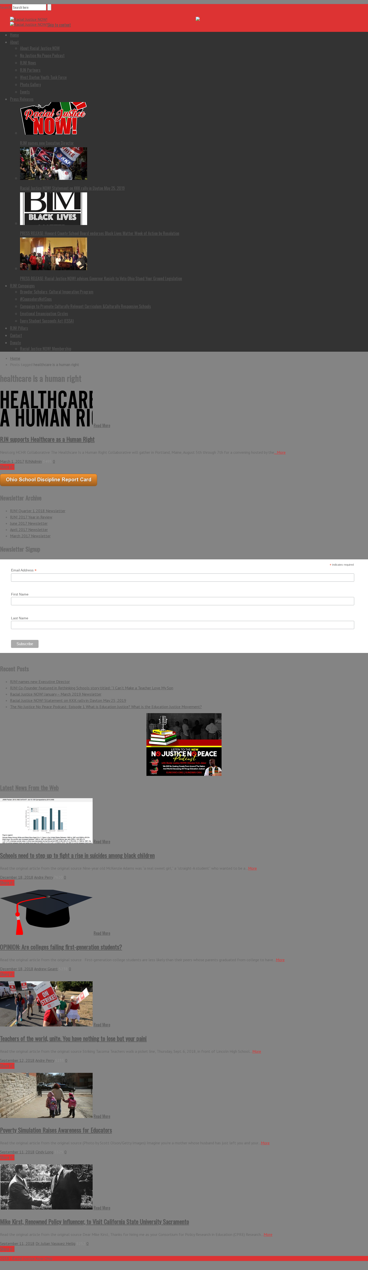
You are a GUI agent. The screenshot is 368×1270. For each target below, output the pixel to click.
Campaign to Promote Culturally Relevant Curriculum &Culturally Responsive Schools (85, 306)
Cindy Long (44, 1151)
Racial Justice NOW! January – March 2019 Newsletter (55, 694)
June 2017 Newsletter (29, 523)
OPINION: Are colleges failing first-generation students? (61, 946)
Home (14, 35)
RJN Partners (30, 70)
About (14, 42)
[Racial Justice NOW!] (28, 19)
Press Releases (22, 99)
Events (25, 92)
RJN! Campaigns (22, 286)
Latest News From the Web (29, 787)
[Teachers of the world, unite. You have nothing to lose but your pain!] (46, 1024)
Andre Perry (43, 877)
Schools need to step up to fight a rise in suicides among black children (77, 855)
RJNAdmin (33, 461)
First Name (20, 594)
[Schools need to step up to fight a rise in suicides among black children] (46, 841)
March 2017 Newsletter (30, 535)
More (252, 868)
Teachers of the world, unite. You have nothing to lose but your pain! (73, 1038)
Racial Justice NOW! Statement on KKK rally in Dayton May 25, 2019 (72, 188)
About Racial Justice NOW (40, 48)
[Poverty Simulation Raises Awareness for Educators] (46, 1116)
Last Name (19, 618)
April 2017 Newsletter (29, 529)
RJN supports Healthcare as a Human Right (47, 438)
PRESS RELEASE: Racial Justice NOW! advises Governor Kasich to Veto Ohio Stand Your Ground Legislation (101, 278)
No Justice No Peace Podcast (42, 55)
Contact (16, 335)
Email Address (24, 570)
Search (5, 7)
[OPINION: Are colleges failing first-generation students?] (46, 933)
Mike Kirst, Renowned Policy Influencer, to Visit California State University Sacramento (94, 1221)
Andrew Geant (46, 968)
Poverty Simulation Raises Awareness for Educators (56, 1129)
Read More (102, 425)
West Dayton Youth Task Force (43, 77)
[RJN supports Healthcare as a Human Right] (46, 425)
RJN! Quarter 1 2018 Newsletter (37, 510)
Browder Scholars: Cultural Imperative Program (56, 292)
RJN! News (28, 63)
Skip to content (59, 25)
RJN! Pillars (19, 328)
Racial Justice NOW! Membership (45, 349)
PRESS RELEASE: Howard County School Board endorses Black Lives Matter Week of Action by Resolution (99, 233)
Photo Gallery (30, 85)
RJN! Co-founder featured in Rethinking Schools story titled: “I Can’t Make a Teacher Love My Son (91, 687)
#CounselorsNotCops (36, 299)
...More (280, 452)
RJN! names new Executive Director (47, 143)
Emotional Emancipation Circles (44, 314)
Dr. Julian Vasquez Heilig (55, 1243)
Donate (15, 343)
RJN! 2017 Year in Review (31, 516)
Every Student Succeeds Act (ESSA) (47, 321)
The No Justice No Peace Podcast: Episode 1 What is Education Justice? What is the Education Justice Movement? (106, 706)
